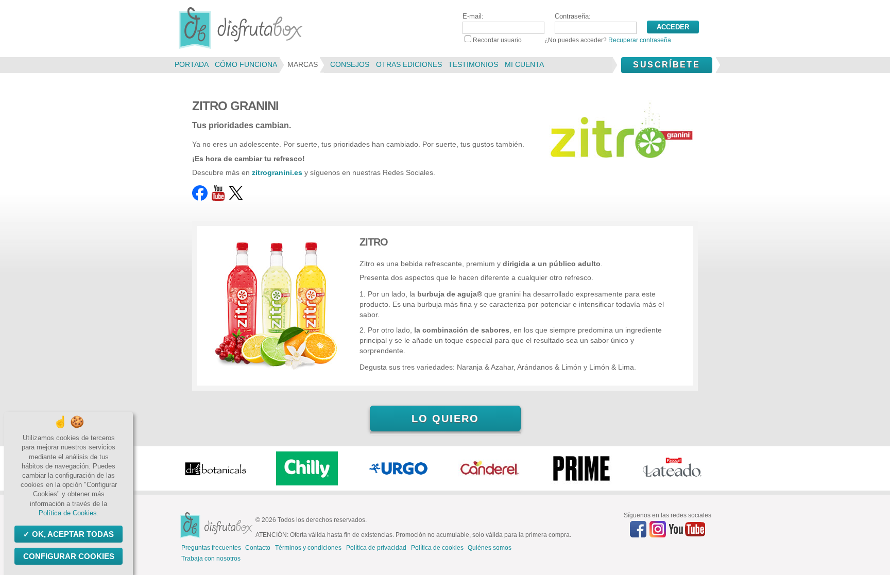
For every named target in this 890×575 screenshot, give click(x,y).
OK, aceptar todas (73, 534)
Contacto (257, 548)
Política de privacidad (376, 548)
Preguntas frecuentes (211, 548)
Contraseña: (573, 16)
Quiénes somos (489, 548)
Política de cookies (437, 548)
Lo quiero (445, 418)
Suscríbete (666, 64)
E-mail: (473, 16)
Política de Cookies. (69, 513)
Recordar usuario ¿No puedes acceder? (572, 40)
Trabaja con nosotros (211, 558)
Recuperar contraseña (639, 40)
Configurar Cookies (68, 556)
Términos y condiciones (308, 548)
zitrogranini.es (277, 172)
